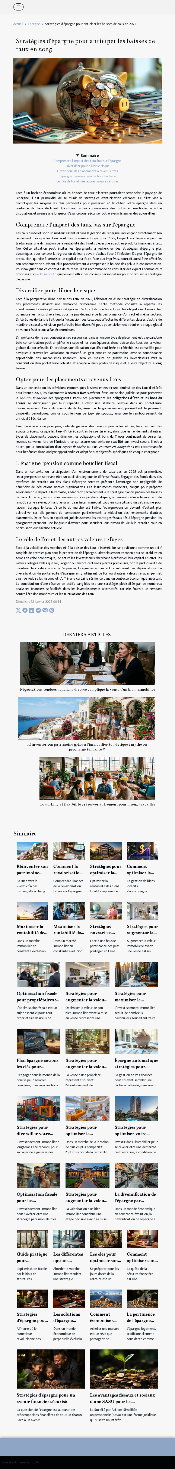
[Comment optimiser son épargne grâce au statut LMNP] (142, 1238)
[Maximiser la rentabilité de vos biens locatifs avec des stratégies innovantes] (69, 911)
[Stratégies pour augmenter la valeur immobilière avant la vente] (142, 911)
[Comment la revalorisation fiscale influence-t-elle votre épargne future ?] (69, 851)
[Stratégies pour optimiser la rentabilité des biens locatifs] (106, 851)
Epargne (34, 24)
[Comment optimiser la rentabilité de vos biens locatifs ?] (142, 851)
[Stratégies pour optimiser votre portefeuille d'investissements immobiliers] (136, 1108)
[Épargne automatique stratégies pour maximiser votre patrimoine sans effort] (136, 1041)
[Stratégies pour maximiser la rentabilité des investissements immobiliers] (136, 974)
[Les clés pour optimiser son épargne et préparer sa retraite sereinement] (106, 1238)
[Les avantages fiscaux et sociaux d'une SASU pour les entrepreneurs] (124, 1369)
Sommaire (90, 156)
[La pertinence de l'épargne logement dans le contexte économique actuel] (142, 1298)
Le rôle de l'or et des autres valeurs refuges (87, 181)
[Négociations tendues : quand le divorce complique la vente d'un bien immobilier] (87, 663)
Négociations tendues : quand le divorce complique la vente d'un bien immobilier (87, 689)
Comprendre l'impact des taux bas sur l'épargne (87, 161)
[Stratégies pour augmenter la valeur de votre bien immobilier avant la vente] (87, 974)
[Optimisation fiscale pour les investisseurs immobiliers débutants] (38, 1175)
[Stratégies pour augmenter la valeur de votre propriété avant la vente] (87, 1041)
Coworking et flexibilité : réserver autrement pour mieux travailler (97, 804)
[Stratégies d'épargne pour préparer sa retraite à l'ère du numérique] (32, 1298)
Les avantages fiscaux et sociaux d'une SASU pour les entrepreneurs (122, 1401)
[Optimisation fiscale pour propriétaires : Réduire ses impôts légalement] (38, 974)
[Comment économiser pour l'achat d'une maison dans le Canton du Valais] (106, 1298)
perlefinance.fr (45, 274)
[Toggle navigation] (18, 6)
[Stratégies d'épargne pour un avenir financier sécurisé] (51, 1369)
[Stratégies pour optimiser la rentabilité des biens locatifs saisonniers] (87, 1108)
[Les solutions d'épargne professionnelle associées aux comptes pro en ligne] (69, 1298)
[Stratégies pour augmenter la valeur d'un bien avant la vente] (87, 1175)
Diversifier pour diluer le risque (87, 166)
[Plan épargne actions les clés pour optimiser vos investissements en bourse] (38, 1041)
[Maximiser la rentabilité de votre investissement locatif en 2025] (32, 911)
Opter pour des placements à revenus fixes (87, 171)
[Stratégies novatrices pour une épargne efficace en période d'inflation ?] (106, 911)
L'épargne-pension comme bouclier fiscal (87, 176)
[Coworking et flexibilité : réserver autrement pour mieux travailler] (97, 778)
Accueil (18, 24)
